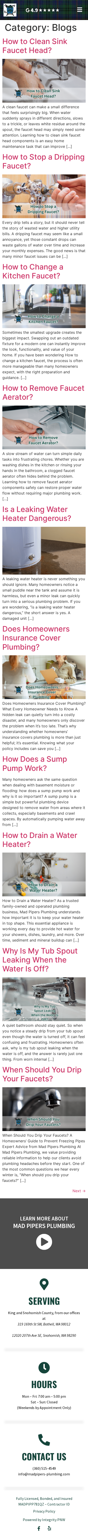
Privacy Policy (44, 1511)
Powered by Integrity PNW (44, 1519)
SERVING (44, 1300)
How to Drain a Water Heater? (39, 840)
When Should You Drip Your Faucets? (42, 1074)
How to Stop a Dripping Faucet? (43, 161)
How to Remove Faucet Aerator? (43, 392)
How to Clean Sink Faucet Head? (34, 46)
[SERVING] (44, 1284)
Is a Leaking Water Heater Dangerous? (36, 514)
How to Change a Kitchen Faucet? (32, 271)
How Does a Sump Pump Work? (34, 763)
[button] (80, 9)
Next (79, 1190)
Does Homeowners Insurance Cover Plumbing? (36, 638)
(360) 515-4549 (44, 1468)
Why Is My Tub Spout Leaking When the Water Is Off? (40, 960)
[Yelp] (49, 1528)
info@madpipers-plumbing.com (44, 1474)
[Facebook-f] (38, 1528)
